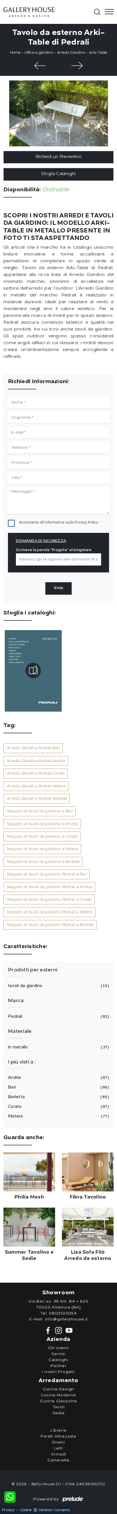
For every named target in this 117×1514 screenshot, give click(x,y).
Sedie (59, 1413)
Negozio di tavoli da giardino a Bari (39, 811)
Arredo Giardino (71, 53)
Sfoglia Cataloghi (58, 174)
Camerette (58, 1460)
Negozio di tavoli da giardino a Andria (42, 824)
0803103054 (63, 1313)
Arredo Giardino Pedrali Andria (36, 761)
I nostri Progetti (58, 1372)
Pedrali (57, 1017)
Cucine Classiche (58, 1401)
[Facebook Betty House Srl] (49, 1330)
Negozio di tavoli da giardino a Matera (42, 849)
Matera (57, 1116)
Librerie (58, 1430)
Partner (58, 1366)
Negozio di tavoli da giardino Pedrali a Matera (49, 912)
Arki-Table (98, 53)
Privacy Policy (86, 522)
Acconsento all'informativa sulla (58, 522)
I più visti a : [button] (22, 1062)
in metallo (57, 1047)
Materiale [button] (20, 1031)
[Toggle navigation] (108, 12)
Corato (57, 1107)
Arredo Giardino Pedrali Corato (36, 773)
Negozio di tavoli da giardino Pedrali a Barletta (50, 925)
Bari (57, 1087)
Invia (58, 588)
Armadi (58, 1454)
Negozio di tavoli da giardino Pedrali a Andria (49, 887)
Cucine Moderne (58, 1395)
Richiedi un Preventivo (58, 157)
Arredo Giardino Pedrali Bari (33, 748)
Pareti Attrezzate (58, 1436)
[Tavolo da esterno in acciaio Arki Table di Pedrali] (58, 113)
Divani (58, 1442)
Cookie (26, 1510)
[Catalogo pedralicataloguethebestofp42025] (33, 670)
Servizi (58, 1354)
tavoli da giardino (57, 986)
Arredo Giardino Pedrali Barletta (36, 799)
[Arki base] (77, 65)
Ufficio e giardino (38, 53)
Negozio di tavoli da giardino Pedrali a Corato (49, 900)
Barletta (57, 1097)
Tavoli (59, 1407)
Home (15, 53)
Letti (58, 1448)
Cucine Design (58, 1389)
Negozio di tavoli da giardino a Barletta (43, 862)
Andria (57, 1078)
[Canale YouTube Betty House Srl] (67, 1330)
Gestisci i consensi (54, 1510)
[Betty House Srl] (48, 12)
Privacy (8, 1510)
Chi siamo (58, 1348)
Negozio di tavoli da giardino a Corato (42, 836)
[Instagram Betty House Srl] (58, 1330)
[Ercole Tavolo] (40, 65)
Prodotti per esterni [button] (32, 970)
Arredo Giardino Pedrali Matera (36, 786)
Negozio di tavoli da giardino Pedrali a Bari (47, 874)
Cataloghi (58, 1360)
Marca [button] (16, 1000)
